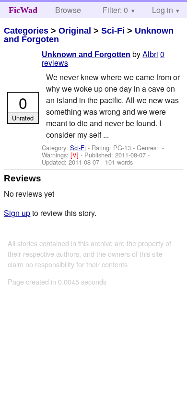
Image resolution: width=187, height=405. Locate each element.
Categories (26, 31)
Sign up (17, 212)
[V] (75, 154)
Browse (68, 9)
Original (74, 31)
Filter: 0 (115, 9)
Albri (150, 54)
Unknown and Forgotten (86, 54)
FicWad (23, 10)
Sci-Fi (113, 31)
